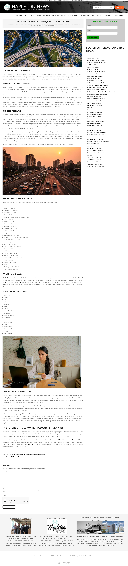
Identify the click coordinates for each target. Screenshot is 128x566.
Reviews (89, 155)
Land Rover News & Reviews (96, 121)
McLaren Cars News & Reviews (96, 132)
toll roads (77, 24)
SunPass (70, 24)
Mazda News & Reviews (94, 130)
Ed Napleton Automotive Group (64, 563)
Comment (5, 471)
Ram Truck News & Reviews (95, 153)
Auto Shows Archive (93, 67)
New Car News (91, 146)
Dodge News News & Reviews (96, 89)
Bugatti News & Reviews (94, 80)
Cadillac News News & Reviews (96, 83)
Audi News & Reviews (93, 65)
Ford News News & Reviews (96, 98)
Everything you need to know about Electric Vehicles (28, 454)
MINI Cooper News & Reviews (96, 137)
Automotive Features (93, 69)
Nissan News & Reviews (94, 148)
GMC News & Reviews (94, 103)
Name (4, 488)
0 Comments (51, 25)
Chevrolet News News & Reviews (97, 85)
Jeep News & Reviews (94, 116)
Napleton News (48, 0)
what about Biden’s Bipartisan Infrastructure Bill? (65, 440)
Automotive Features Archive (96, 71)
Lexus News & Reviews (94, 123)
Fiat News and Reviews (94, 96)
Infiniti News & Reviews (94, 112)
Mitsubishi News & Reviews (95, 139)
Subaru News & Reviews (94, 157)
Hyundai (89, 107)
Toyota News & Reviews (94, 162)
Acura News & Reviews (94, 58)
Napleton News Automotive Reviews (98, 141)
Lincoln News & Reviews (94, 126)
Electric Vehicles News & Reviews (97, 94)
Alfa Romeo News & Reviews (96, 60)
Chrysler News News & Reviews (97, 87)
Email (4, 491)
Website (5, 495)
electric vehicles (29, 444)
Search (122, 5)
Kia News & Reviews (93, 119)
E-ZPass (55, 0)
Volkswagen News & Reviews (96, 166)
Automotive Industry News (44, 24)
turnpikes (40, 25)
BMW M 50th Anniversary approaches (21, 457)
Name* (89, 25)
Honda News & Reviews (94, 105)
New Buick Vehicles (93, 144)
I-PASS (65, 24)
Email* (89, 30)
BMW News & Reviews (94, 78)
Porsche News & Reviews (95, 150)
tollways (33, 25)
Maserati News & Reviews (95, 128)
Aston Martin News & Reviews (96, 62)
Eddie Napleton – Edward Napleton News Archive (102, 92)
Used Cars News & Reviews (95, 164)
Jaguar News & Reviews (94, 114)
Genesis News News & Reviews (97, 101)
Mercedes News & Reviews (95, 135)
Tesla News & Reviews (94, 159)
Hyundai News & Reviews (95, 110)
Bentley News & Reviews (95, 76)
